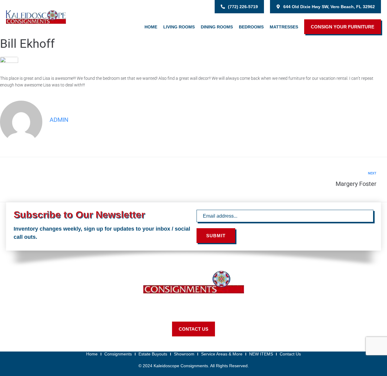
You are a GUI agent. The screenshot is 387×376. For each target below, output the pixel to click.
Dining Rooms (217, 27)
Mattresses (284, 27)
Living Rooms (179, 27)
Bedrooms (251, 27)
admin (59, 119)
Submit (216, 235)
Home (151, 27)
